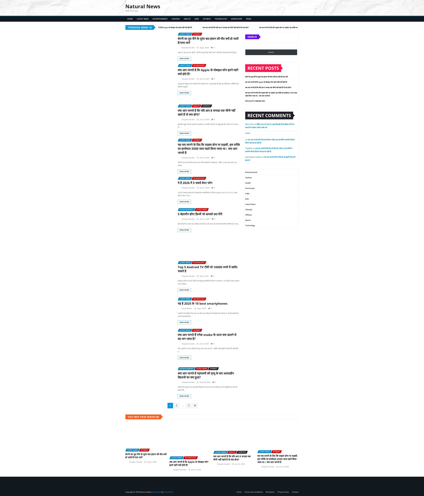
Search (252, 36)
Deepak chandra (188, 47)
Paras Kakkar (187, 308)
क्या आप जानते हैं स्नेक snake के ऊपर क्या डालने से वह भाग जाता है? (207, 337)
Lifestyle (248, 209)
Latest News (143, 19)
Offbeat (207, 19)
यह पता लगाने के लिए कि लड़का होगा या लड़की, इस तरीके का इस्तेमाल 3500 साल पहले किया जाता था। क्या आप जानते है (209, 148)
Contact (295, 492)
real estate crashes (253, 157)
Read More (184, 58)
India (248, 19)
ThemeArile (168, 492)
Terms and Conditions (253, 492)
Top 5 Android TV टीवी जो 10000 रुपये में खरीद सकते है (207, 269)
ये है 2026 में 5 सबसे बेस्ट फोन (195, 183)
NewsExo (157, 492)
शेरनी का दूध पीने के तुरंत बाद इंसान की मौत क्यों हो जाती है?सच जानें (208, 40)
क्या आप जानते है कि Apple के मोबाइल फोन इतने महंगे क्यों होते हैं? (208, 72)
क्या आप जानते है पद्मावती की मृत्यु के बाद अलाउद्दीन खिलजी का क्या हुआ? (206, 375)
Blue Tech (249, 124)
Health (187, 19)
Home (130, 19)
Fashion (176, 19)
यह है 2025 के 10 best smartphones (202, 303)
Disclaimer (270, 492)
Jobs (197, 19)
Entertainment (160, 19)
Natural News (142, 6)
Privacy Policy (283, 492)
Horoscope (236, 19)
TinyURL (248, 148)
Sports (248, 220)
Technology (221, 19)
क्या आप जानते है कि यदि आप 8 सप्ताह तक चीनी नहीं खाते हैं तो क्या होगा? (206, 112)
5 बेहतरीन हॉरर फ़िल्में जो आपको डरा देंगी (200, 214)
